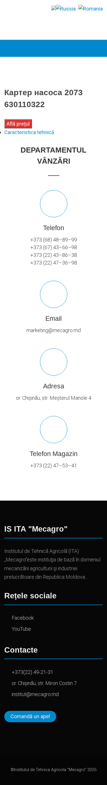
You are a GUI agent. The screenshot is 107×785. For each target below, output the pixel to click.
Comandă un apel (30, 716)
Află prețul (18, 124)
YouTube (21, 629)
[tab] (53, 132)
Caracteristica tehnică (29, 132)
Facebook (23, 618)
